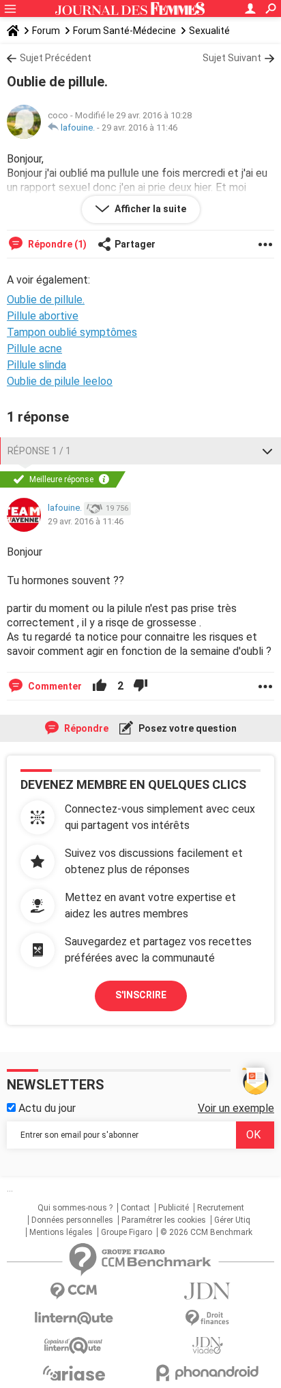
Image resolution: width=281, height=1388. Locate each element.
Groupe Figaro (126, 1232)
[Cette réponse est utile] (99, 686)
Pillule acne (34, 348)
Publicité (173, 1208)
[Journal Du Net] (207, 1291)
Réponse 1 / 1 (39, 450)
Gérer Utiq (232, 1220)
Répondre (85, 728)
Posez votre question (186, 728)
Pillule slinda (36, 364)
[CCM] (73, 1291)
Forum (46, 30)
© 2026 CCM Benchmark (206, 1232)
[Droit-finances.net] (207, 1318)
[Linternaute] (73, 1318)
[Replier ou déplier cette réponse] (267, 451)
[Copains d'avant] (73, 1345)
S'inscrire (140, 994)
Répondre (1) (56, 244)
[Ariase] (73, 1373)
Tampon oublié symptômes (72, 332)
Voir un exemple (236, 1108)
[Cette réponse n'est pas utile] (140, 686)
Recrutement (220, 1208)
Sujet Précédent (55, 57)
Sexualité (209, 30)
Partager (135, 244)
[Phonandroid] (207, 1372)
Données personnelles (72, 1220)
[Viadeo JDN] (207, 1345)
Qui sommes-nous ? (75, 1208)
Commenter (54, 686)
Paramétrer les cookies (163, 1220)
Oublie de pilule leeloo (60, 381)
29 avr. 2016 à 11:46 (139, 127)
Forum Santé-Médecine (124, 30)
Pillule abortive (42, 315)
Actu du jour (46, 1108)
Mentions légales (61, 1232)
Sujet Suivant (232, 57)
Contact (135, 1208)
